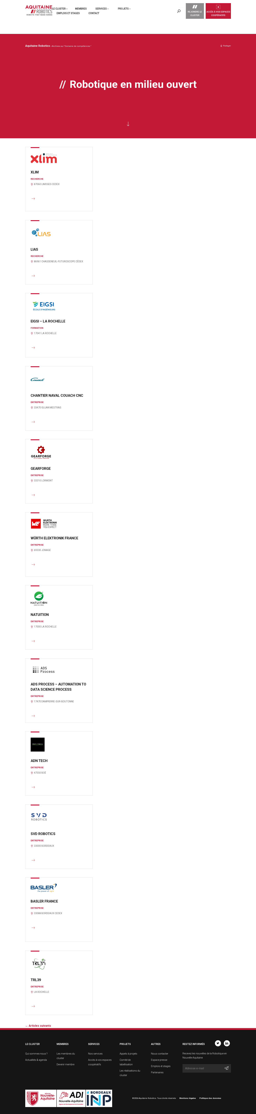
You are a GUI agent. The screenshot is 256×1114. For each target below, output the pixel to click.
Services (101, 8)
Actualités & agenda (36, 1060)
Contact (93, 13)
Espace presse (159, 1060)
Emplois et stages (68, 13)
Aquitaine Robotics (37, 45)
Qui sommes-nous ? (36, 1053)
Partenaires (157, 1072)
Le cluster (59, 8)
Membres (81, 8)
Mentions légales (187, 1098)
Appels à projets (128, 1053)
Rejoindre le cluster (195, 14)
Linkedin (227, 1043)
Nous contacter (159, 1053)
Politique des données (210, 1098)
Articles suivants (38, 1025)
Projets (123, 8)
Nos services (95, 1053)
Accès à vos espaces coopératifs (218, 14)
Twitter (218, 1043)
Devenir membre (65, 1064)
